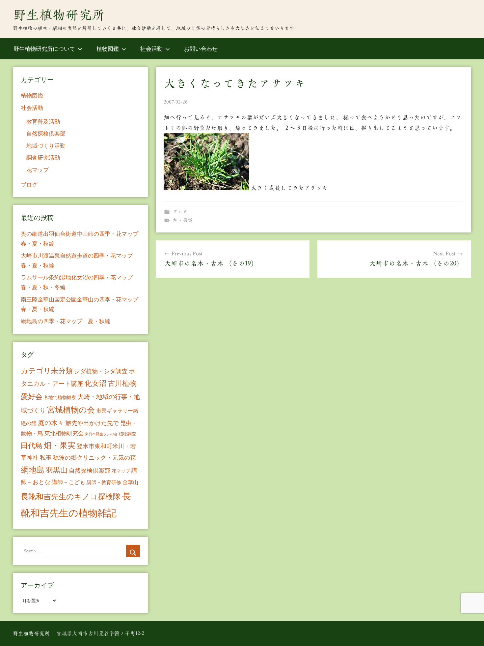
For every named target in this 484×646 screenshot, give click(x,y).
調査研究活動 (43, 157)
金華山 (130, 482)
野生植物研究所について (44, 48)
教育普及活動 (43, 121)
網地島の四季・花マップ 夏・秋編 (65, 321)
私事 (46, 457)
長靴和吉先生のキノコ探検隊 (71, 496)
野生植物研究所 (59, 14)
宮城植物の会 (71, 409)
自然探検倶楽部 (46, 133)
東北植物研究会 (64, 433)
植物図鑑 (107, 48)
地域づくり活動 (46, 145)
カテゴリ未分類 (47, 370)
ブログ (180, 211)
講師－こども (68, 482)
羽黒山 (56, 470)
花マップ (37, 169)
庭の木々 (51, 422)
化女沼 (95, 383)
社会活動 (151, 48)
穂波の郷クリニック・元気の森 (94, 457)
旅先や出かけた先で (92, 423)
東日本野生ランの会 (101, 434)
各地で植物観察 (60, 397)
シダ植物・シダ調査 (100, 371)
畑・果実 (183, 220)
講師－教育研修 (104, 482)
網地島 (32, 469)
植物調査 (127, 434)
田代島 (31, 445)
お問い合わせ (201, 48)
